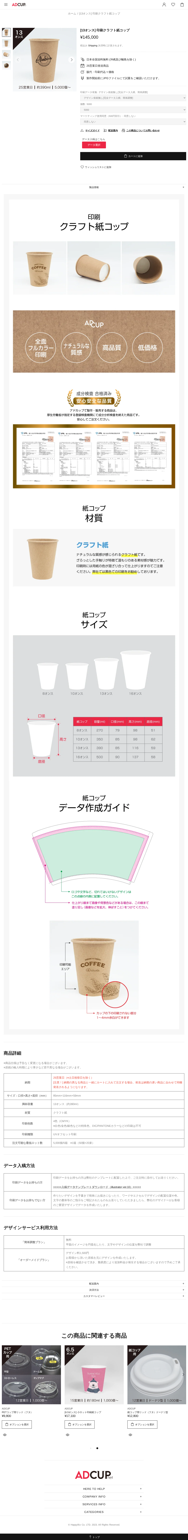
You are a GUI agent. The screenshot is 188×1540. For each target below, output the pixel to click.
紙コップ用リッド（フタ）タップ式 (146, 1412)
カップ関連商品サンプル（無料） (20, 1412)
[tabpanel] (31, 1395)
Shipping (92, 45)
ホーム (72, 13)
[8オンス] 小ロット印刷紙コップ (82, 1412)
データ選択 (94, 144)
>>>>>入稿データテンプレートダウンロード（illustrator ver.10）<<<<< (97, 1187)
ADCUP (19, 4)
